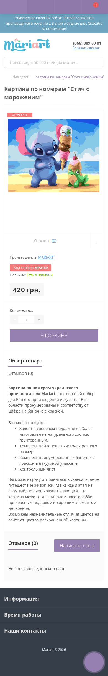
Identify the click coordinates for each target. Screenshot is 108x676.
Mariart (45, 257)
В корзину (54, 335)
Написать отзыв (77, 545)
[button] (67, 7)
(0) (54, 240)
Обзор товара (25, 360)
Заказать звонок (86, 47)
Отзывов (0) (20, 373)
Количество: (21, 310)
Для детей (21, 76)
